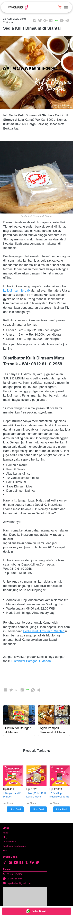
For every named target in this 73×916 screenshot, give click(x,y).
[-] (5, 862)
